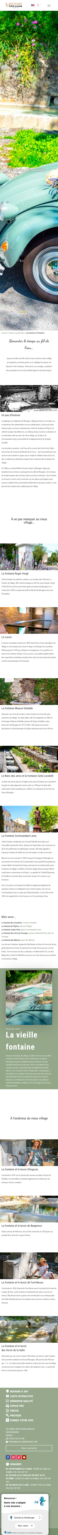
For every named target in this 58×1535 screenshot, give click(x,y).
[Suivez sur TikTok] (19, 1457)
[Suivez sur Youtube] (24, 1457)
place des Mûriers (28, 940)
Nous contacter (29, 1448)
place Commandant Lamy (31, 929)
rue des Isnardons (30, 923)
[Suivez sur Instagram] (13, 1457)
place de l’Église (26, 926)
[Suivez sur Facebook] (8, 1457)
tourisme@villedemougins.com (22, 1442)
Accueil (4, 333)
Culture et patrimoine (16, 333)
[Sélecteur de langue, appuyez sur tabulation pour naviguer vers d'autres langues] (35, 5)
